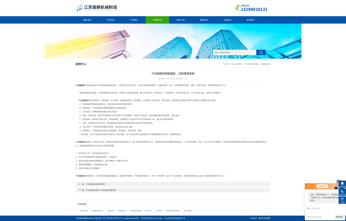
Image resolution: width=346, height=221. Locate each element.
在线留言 (227, 20)
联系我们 (251, 20)
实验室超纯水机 (97, 211)
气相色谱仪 (122, 211)
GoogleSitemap (129, 218)
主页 (232, 64)
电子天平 (148, 211)
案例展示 (204, 20)
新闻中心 (239, 64)
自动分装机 (188, 211)
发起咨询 (339, 217)
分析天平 (159, 211)
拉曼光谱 (110, 211)
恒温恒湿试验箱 (135, 211)
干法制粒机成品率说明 (95, 184)
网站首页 (87, 20)
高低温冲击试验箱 (173, 211)
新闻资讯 (157, 20)
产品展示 (134, 20)
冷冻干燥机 (84, 211)
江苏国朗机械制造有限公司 (85, 218)
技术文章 (181, 20)
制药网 (261, 218)
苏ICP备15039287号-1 (115, 218)
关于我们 (111, 20)
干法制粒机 (80, 85)
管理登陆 (267, 218)
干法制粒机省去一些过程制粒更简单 (101, 190)
